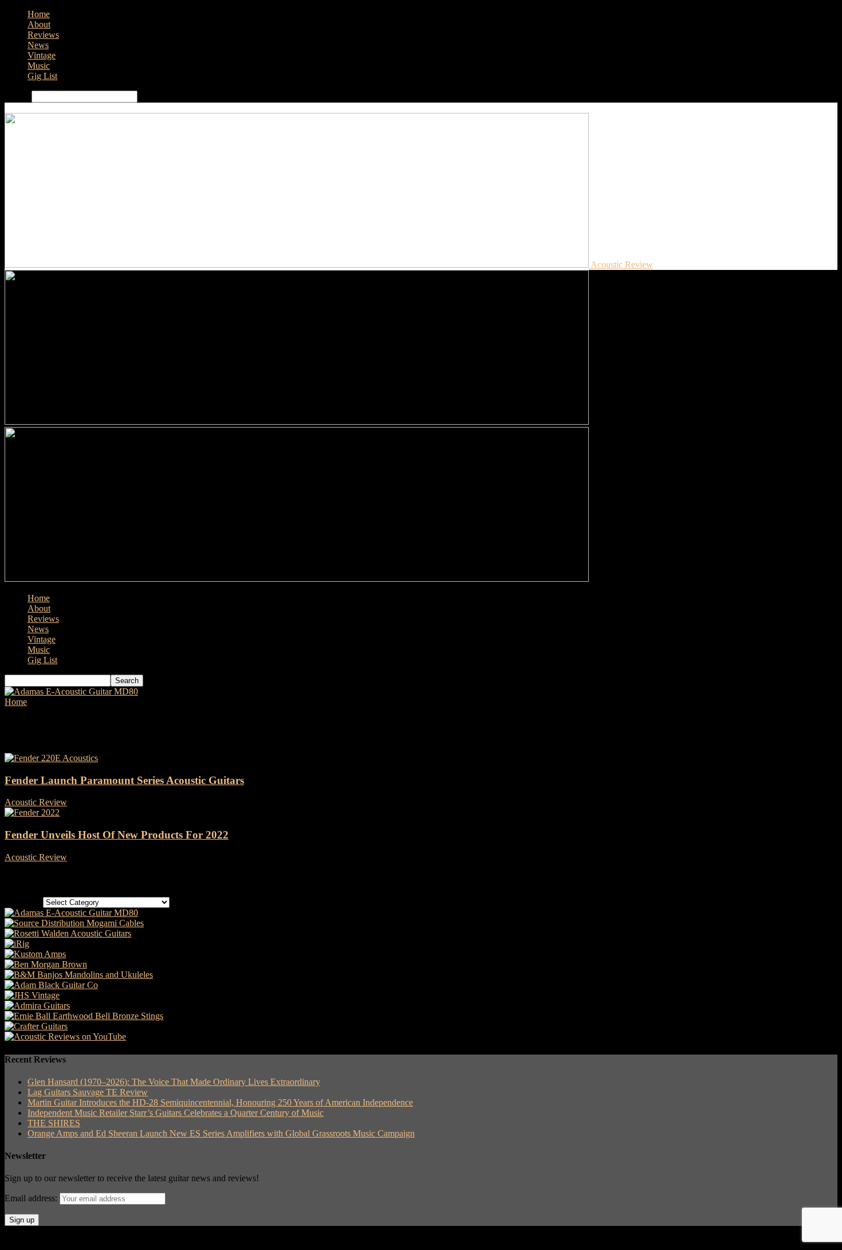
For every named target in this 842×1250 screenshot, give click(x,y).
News (38, 45)
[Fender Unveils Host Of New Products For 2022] (32, 812)
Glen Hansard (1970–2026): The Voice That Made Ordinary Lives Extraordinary (173, 1082)
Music (38, 65)
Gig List (42, 76)
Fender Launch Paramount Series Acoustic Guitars (124, 780)
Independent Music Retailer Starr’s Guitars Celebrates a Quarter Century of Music (175, 1113)
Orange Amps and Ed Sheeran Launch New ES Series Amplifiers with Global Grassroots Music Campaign (221, 1133)
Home (38, 14)
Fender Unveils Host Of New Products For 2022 (117, 835)
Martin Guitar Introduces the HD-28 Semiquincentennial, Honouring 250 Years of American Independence (220, 1102)
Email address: (32, 1198)
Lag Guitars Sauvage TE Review (87, 1092)
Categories (24, 902)
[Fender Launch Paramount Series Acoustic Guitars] (51, 758)
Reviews (43, 35)
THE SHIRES (53, 1123)
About (38, 24)
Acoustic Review (36, 802)
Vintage (41, 55)
